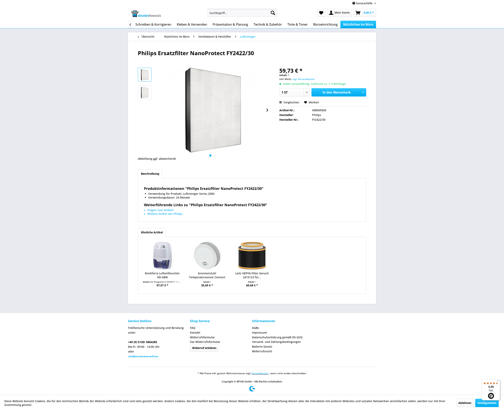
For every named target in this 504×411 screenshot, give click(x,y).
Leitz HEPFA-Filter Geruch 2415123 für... (252, 275)
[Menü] (497, 381)
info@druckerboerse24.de (143, 356)
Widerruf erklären (204, 348)
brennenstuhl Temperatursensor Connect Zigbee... (207, 275)
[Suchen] (273, 13)
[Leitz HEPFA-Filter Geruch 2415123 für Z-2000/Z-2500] (252, 255)
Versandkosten (260, 373)
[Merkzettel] (321, 13)
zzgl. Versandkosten (303, 79)
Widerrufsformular (202, 337)
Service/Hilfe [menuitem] (364, 3)
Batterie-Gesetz (262, 346)
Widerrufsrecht (262, 351)
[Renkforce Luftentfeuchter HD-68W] (162, 255)
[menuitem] (242, 13)
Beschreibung (150, 173)
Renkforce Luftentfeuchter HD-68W (162, 275)
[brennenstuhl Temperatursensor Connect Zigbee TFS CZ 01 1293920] (207, 255)
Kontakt (195, 332)
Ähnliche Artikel (152, 232)
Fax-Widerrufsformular (205, 342)
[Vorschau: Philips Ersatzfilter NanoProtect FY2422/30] (145, 75)
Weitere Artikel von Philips (165, 214)
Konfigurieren (487, 403)
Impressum (259, 332)
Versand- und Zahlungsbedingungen (276, 342)
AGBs (255, 328)
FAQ (192, 328)
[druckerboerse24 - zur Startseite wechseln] (146, 14)
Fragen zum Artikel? (160, 210)
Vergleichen (291, 102)
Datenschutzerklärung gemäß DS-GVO (277, 337)
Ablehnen (464, 403)
